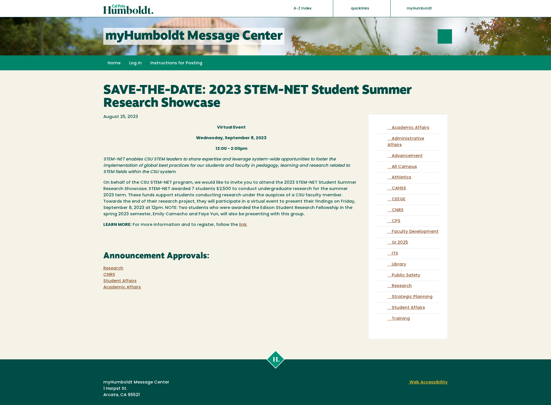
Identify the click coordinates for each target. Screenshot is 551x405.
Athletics (401, 177)
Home (114, 63)
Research (113, 268)
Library (399, 264)
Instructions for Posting (176, 63)
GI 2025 (400, 243)
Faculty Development (415, 232)
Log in (135, 63)
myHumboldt (419, 8)
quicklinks (360, 8)
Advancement (407, 156)
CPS (396, 221)
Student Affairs (120, 281)
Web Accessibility (428, 382)
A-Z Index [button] (303, 8)
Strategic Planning (412, 297)
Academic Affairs (122, 287)
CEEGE (399, 199)
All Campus (404, 167)
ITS (395, 253)
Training (401, 319)
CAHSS (399, 188)
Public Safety (406, 275)
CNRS (109, 275)
